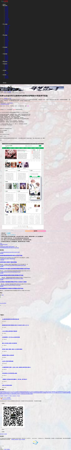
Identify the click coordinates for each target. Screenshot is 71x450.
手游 (66, 392)
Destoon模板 (7, 27)
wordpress (13, 391)
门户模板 (6, 37)
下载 (30, 392)
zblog (11, 393)
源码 (1, 391)
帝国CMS (6, 31)
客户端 (46, 392)
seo (18, 392)
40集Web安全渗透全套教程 (7, 385)
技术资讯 (6, 75)
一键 (33, 392)
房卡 (6, 391)
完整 (21, 392)
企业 (24, 393)
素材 (68, 392)
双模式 (4, 393)
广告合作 (18, 395)
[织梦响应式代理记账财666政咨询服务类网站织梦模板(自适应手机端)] (13, 265)
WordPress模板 (7, 25)
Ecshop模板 (7, 26)
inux (61, 392)
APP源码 (6, 73)
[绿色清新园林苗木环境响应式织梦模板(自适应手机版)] (10, 285)
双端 (17, 391)
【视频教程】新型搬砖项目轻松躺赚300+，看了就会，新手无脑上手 (14, 379)
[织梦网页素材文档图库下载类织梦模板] (7, 258)
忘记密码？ (8, 449)
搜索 (11, 85)
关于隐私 (10, 395)
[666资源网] (4, 2)
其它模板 (6, 46)
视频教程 (41, 391)
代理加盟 (23, 439)
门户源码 (6, 12)
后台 (27, 393)
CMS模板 (5, 24)
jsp (53, 392)
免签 (37, 392)
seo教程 (6, 54)
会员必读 (14, 395)
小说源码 (6, 14)
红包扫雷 (6, 49)
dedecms (66, 391)
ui (0, 392)
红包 (18, 393)
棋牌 (2, 391)
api (9, 393)
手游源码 (6, 50)
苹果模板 (6, 32)
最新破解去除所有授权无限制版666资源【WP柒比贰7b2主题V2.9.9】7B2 (15, 325)
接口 (48, 392)
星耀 (32, 393)
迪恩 (15, 393)
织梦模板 (5, 35)
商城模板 (6, 41)
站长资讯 (4, 74)
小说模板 (6, 38)
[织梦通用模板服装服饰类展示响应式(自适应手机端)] (10, 252)
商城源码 (6, 6)
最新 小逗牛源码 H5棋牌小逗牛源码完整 (9, 343)
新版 (28, 393)
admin (56, 391)
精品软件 (5, 63)
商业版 (24, 391)
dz (60, 392)
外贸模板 (6, 43)
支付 (9, 392)
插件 (28, 391)
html (15, 391)
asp (25, 393)
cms (11, 391)
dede (33, 391)
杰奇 (35, 392)
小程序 (6, 71)
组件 (47, 391)
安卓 (32, 391)
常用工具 (6, 69)
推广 (10, 98)
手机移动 (6, 67)
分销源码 (6, 17)
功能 (8, 393)
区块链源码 (7, 18)
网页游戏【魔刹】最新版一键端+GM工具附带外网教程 (12, 349)
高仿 (57, 392)
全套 (50, 391)
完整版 (5, 392)
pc (30, 391)
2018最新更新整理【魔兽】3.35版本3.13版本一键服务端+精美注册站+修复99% (16, 367)
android (59, 392)
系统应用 (6, 64)
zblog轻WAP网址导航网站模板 (7, 361)
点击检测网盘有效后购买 (4, 104)
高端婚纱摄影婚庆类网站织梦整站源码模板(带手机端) (11, 275)
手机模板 (6, 42)
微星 (65, 392)
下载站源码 (7, 19)
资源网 (58, 391)
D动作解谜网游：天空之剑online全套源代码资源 (11, 337)
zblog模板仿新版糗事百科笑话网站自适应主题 (10, 319)
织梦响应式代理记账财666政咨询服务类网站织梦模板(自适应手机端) (15, 268)
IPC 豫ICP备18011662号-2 (6, 399)
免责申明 (5, 395)
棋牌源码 (6, 48)
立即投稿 (16, 439)
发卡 (55, 392)
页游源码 (6, 52)
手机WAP (6, 72)
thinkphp (44, 391)
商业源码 (5, 5)
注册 (5, 449)
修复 (27, 392)
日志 (5, 244)
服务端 (37, 391)
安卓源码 (6, 21)
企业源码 (6, 15)
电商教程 (6, 60)
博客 (61, 391)
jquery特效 (7, 62)
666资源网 (8, 397)
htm (39, 391)
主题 (7, 392)
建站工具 (6, 68)
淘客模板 (6, 39)
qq (0, 244)
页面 (32, 392)
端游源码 (6, 51)
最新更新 (39, 392)
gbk (64, 391)
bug (19, 392)
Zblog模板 (7, 30)
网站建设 (6, 57)
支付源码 (6, 7)
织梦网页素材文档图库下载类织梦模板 (7, 246)
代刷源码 (6, 16)
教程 (22, 391)
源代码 (2, 393)
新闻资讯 (2, 244)
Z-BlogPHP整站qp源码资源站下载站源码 (9, 331)
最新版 (23, 392)
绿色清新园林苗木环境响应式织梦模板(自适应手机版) (11, 288)
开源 (49, 391)
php (18, 391)
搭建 (44, 392)
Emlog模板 (7, 29)
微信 (26, 391)
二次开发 (11, 392)
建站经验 (6, 76)
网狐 (1, 392)
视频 (28, 392)
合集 (22, 393)
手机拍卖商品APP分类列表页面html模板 (9, 373)
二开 (3, 392)
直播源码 (6, 9)
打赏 (6, 393)
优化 (30, 393)
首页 (5, 4)
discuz (9, 391)
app (7, 391)
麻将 (69, 391)
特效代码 (5, 61)
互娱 (25, 392)
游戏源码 (5, 47)
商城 (15, 392)
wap (68, 391)
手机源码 (4, 70)
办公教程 (6, 59)
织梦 (6, 244)
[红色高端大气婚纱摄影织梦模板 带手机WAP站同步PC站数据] (11, 278)
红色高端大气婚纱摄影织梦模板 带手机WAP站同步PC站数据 (13, 281)
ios (43, 392)
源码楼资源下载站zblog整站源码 (8, 355)
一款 (21, 393)
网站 (54, 391)
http (19, 393)
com (14, 392)
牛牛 (29, 391)
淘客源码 (6, 13)
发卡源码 (6, 8)
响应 (50, 392)
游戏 (35, 391)
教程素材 (5, 53)
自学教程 (6, 58)
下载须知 (1, 395)
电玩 (42, 392)
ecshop (52, 392)
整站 (62, 391)
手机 (17, 392)
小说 (63, 392)
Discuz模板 (7, 28)
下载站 (52, 391)
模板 (4, 391)
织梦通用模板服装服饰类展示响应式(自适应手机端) (9, 247)
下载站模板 (7, 40)
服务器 (13, 393)
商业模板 (6, 36)
